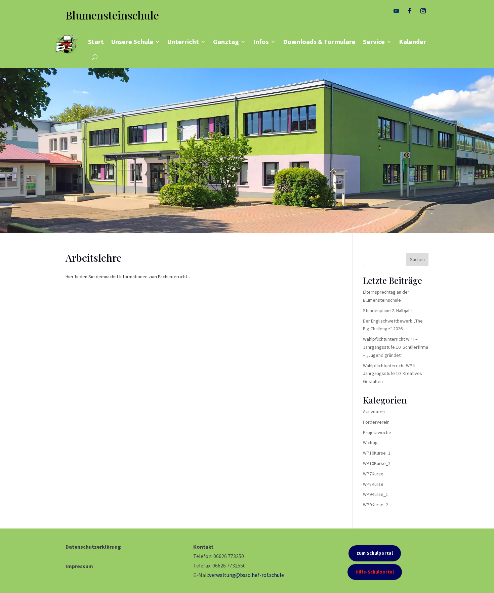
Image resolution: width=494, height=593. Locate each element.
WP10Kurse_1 (376, 453)
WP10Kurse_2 (376, 463)
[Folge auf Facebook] (409, 10)
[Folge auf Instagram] (423, 10)
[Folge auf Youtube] (396, 10)
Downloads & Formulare (319, 41)
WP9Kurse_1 (375, 494)
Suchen (417, 259)
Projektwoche (377, 432)
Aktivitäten (374, 412)
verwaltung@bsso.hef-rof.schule (246, 574)
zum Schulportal (375, 553)
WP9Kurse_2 (375, 505)
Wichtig (370, 442)
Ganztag (226, 41)
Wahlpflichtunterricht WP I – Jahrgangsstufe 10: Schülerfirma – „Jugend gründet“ (395, 347)
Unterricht (183, 41)
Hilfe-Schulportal (375, 572)
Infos (261, 41)
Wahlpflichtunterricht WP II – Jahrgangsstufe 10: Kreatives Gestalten (392, 374)
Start (96, 41)
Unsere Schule (132, 41)
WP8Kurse (373, 484)
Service (374, 41)
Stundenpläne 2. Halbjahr (387, 310)
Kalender (412, 41)
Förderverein (376, 422)
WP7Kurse (373, 474)
